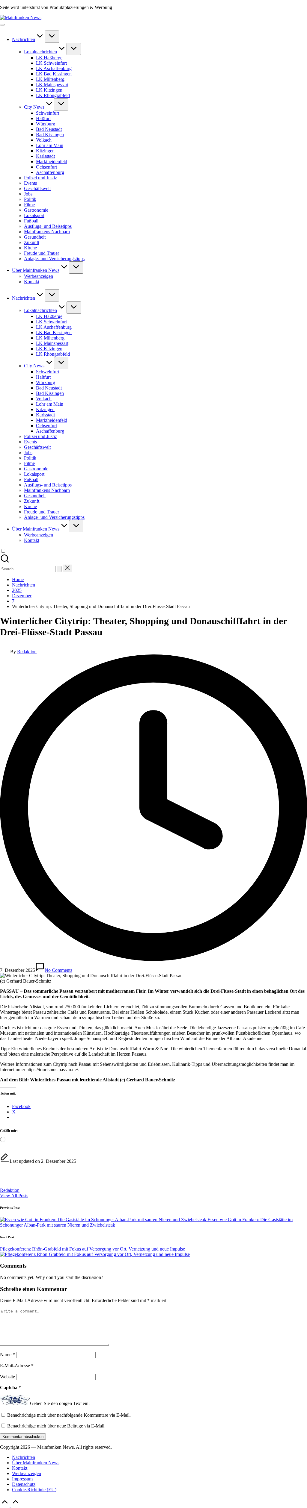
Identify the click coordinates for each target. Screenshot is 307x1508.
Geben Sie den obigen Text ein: (60, 1403)
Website (7, 1376)
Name (7, 1354)
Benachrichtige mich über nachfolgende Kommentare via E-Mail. (69, 1415)
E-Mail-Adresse (17, 1365)
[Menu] (2, 24)
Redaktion (9, 1190)
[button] (59, 569)
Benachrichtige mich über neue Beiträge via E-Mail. (56, 1425)
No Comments (58, 970)
